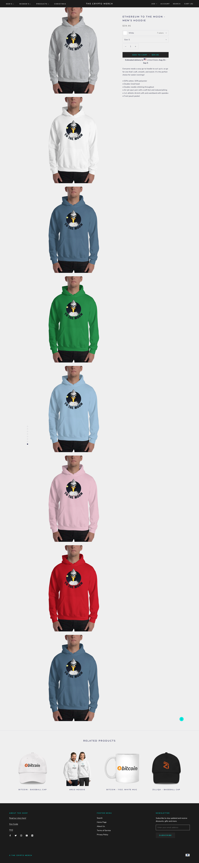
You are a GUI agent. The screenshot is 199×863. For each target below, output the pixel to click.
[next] (191, 769)
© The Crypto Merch (20, 855)
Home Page (102, 822)
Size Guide (13, 824)
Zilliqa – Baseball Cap (166, 790)
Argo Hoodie (77, 790)
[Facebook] (10, 835)
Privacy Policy (102, 834)
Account (165, 4)
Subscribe (165, 835)
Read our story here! (17, 818)
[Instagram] (21, 835)
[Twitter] (16, 835)
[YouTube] (27, 835)
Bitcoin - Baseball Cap (33, 790)
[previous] (7, 769)
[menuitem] (10, 4)
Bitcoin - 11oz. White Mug (121, 790)
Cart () (188, 4)
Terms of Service (104, 830)
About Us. (101, 826)
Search (177, 4)
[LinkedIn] (32, 835)
